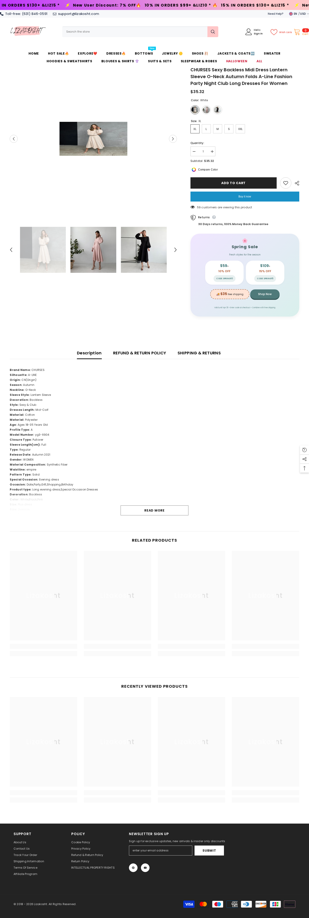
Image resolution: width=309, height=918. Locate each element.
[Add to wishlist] (285, 183)
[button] (14, 139)
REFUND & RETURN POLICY (139, 353)
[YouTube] (145, 867)
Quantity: (197, 143)
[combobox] (134, 31)
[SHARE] (295, 183)
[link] (43, 646)
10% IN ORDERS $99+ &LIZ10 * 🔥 (114, 5)
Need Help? (275, 14)
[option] (93, 139)
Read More (154, 510)
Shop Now (265, 294)
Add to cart (234, 183)
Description (89, 353)
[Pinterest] (133, 867)
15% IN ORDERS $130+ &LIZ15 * (188, 5)
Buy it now (244, 196)
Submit (209, 850)
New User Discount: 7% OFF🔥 (41, 5)
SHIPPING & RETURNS (199, 353)
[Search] (140, 31)
